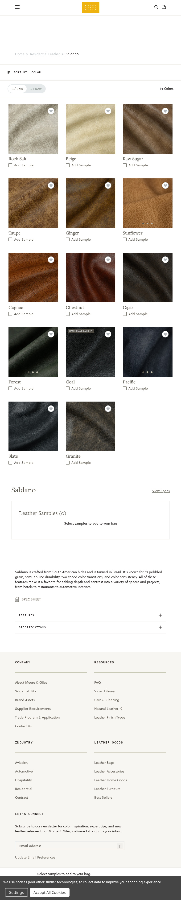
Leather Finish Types (109, 717)
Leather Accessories (109, 771)
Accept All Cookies (49, 892)
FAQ (97, 682)
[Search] (156, 8)
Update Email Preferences (35, 857)
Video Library (104, 691)
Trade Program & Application (37, 717)
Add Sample (23, 165)
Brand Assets (25, 700)
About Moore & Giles (31, 682)
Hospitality (23, 780)
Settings (16, 892)
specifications (32, 627)
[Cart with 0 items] (164, 8)
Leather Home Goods (110, 780)
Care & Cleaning (106, 700)
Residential (23, 788)
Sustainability (25, 691)
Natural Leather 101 (108, 708)
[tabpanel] (148, 203)
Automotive (24, 771)
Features (26, 615)
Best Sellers (103, 797)
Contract (21, 797)
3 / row (17, 88)
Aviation (21, 762)
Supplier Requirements (33, 708)
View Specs (161, 491)
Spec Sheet (31, 599)
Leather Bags (104, 762)
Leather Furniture (107, 788)
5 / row (35, 88)
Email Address (30, 845)
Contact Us (23, 726)
